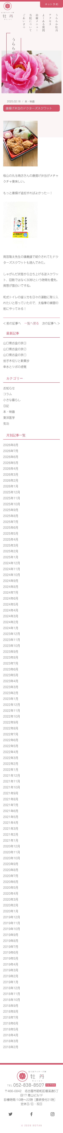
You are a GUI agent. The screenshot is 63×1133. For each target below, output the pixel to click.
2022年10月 (11, 716)
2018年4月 (10, 1035)
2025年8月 (10, 515)
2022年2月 (10, 763)
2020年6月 (10, 881)
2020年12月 (11, 846)
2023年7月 (10, 663)
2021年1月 (10, 840)
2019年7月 (10, 946)
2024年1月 (10, 628)
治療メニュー (37, 23)
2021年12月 (11, 775)
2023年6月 (10, 669)
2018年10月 (11, 999)
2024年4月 (10, 610)
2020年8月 (10, 869)
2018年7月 (10, 1017)
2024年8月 (10, 586)
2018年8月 (10, 1011)
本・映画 (30, 101)
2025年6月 (10, 527)
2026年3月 (10, 474)
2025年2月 (10, 551)
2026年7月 (10, 450)
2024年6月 (10, 598)
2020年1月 (10, 911)
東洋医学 (9, 417)
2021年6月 (10, 810)
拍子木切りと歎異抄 (16, 360)
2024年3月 (10, 616)
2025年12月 (11, 492)
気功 (6, 423)
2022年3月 (10, 757)
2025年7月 (10, 521)
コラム (7, 394)
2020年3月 (10, 899)
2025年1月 (10, 557)
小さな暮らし (12, 400)
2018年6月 (10, 1023)
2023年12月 (11, 633)
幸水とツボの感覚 (14, 366)
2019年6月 (10, 952)
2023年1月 (10, 698)
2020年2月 (10, 905)
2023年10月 (11, 645)
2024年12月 (11, 563)
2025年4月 (10, 539)
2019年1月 (10, 982)
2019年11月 (11, 923)
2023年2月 (10, 693)
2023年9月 (10, 651)
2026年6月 (10, 456)
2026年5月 (10, 462)
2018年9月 (10, 1005)
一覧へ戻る (31, 323)
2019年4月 (10, 964)
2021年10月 (11, 787)
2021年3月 (10, 828)
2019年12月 (11, 917)
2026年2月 (10, 480)
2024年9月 (10, 580)
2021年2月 (10, 834)
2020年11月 (11, 852)
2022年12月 (11, 704)
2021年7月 (10, 805)
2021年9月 (10, 793)
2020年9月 (10, 864)
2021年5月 (10, 816)
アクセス (50, 20)
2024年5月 (10, 604)
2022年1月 (10, 769)
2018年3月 (10, 1041)
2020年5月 (10, 887)
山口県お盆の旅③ (14, 343)
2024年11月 (11, 569)
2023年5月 (10, 675)
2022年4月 (10, 752)
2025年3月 (10, 545)
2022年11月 (11, 710)
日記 (6, 406)
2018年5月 (10, 1029)
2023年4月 (10, 681)
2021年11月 (11, 781)
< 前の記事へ (12, 323)
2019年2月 (10, 976)
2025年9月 (10, 509)
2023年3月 (10, 687)
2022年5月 (10, 746)
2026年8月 (10, 445)
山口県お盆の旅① (14, 354)
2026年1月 (10, 486)
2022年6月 (10, 740)
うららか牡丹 (56, 23)
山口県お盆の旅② (14, 349)
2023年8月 (10, 657)
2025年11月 (11, 498)
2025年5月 (10, 533)
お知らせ (9, 388)
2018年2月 (10, 1047)
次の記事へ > (51, 323)
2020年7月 (10, 875)
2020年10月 (11, 858)
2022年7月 (10, 734)
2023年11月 (11, 639)
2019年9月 (10, 934)
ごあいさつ (23, 21)
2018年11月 (11, 993)
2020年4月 (10, 893)
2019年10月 (11, 928)
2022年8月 (10, 728)
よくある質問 (43, 23)
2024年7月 (10, 592)
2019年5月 (10, 958)
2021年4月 (10, 822)
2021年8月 (10, 799)
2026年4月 (10, 468)
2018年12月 (11, 988)
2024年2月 (10, 622)
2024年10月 (11, 574)
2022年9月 (10, 722)
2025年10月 (11, 504)
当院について (30, 23)
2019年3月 (10, 970)
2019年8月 (10, 940)
